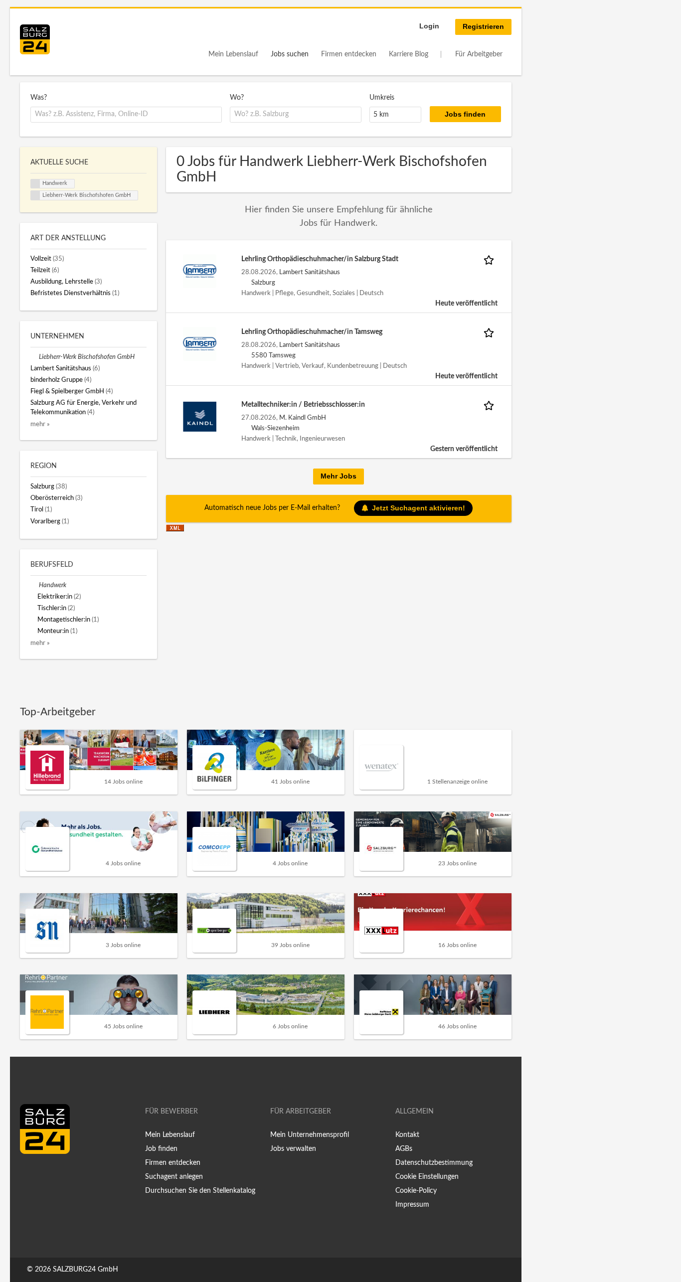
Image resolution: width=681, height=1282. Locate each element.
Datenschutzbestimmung (434, 1162)
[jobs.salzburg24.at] (35, 39)
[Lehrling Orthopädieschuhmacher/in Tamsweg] (200, 343)
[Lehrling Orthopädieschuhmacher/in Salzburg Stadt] (200, 271)
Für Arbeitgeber (479, 54)
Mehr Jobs (338, 476)
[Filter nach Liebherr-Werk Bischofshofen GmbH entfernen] (34, 357)
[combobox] (126, 115)
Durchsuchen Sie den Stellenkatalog (200, 1190)
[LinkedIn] (45, 1175)
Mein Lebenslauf (233, 54)
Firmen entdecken (348, 54)
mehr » (40, 424)
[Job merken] (491, 259)
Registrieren (483, 26)
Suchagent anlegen (174, 1176)
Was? (38, 97)
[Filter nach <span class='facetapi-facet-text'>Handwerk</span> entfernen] (35, 183)
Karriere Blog (408, 54)
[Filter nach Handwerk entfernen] (34, 585)
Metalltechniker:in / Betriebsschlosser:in (303, 404)
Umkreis (381, 97)
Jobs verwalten (293, 1148)
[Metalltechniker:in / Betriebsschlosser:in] (200, 416)
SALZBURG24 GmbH (85, 1269)
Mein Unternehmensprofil (309, 1134)
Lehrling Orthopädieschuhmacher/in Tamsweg (311, 331)
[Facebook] (31, 1175)
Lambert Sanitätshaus (309, 272)
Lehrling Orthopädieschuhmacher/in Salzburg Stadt (319, 259)
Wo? (237, 97)
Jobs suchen (290, 54)
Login (429, 26)
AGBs (403, 1148)
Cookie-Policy (416, 1190)
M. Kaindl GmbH (302, 418)
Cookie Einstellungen (427, 1176)
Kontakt (407, 1134)
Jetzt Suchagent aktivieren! (418, 508)
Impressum (412, 1204)
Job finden (161, 1148)
